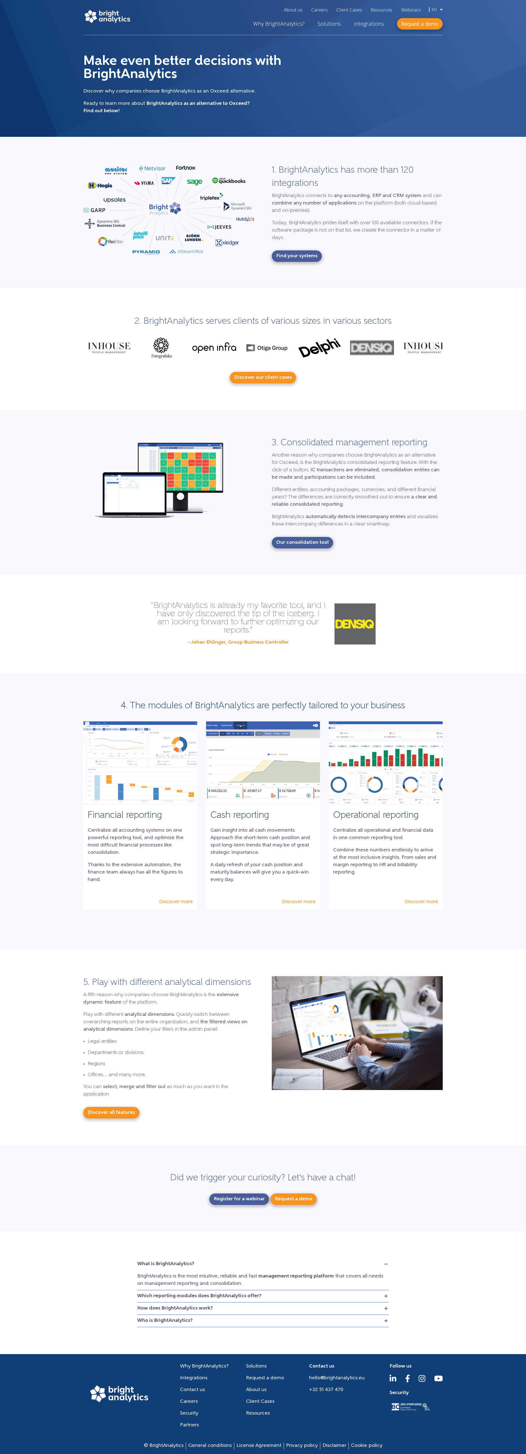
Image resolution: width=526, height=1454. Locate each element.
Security (189, 1413)
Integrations (369, 23)
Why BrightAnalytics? (278, 23)
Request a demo (265, 1378)
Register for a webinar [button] (239, 1199)
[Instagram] (422, 1381)
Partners (189, 1425)
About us (293, 10)
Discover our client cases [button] (263, 377)
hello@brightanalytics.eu (337, 1378)
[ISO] (410, 1411)
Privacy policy (302, 1445)
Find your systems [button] (297, 256)
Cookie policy (366, 1445)
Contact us (192, 1389)
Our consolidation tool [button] (302, 542)
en (435, 9)
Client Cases (349, 10)
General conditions (210, 1445)
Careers (319, 10)
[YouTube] (438, 1381)
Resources (381, 10)
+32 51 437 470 (326, 1389)
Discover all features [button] (111, 1112)
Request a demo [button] (419, 24)
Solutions (329, 23)
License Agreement (258, 1445)
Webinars (411, 10)
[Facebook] (407, 1381)
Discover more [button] (176, 902)
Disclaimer (334, 1445)
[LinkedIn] (393, 1381)
